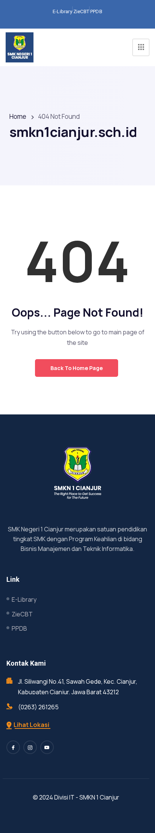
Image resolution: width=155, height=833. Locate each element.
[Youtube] (47, 747)
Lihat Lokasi (31, 725)
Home (17, 116)
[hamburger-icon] (140, 47)
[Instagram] (30, 747)
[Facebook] (13, 747)
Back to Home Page (76, 368)
